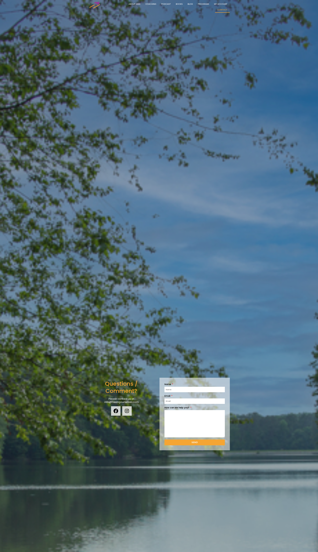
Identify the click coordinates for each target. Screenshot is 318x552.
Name (168, 384)
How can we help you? (177, 407)
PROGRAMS (203, 4)
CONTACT (222, 9)
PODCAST (166, 4)
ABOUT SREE (134, 4)
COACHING (150, 4)
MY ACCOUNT (220, 4)
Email (167, 395)
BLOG (190, 4)
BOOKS (179, 4)
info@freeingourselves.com (121, 402)
